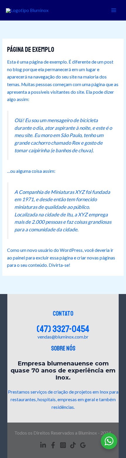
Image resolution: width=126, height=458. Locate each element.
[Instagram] (63, 445)
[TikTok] (73, 445)
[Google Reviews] (83, 445)
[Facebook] (53, 445)
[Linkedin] (43, 445)
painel (19, 257)
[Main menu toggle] (114, 10)
